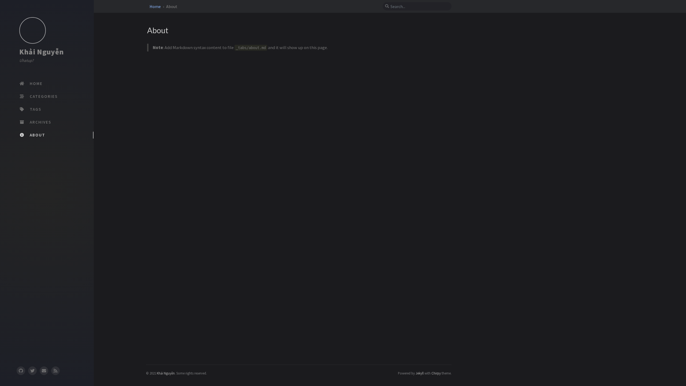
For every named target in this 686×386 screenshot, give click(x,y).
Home (156, 6)
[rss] (55, 370)
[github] (21, 370)
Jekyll (420, 373)
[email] (44, 370)
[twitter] (32, 370)
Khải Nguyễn (41, 51)
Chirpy (436, 373)
